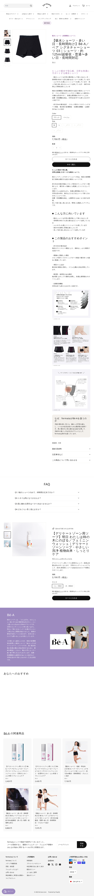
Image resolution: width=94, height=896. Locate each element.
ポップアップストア (44, 18)
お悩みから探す (27, 14)
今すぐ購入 (71, 164)
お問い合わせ (10, 872)
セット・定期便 (71, 14)
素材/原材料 (57, 449)
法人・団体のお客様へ (62, 18)
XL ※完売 (78, 125)
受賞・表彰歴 (10, 866)
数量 (53, 144)
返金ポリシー (31, 875)
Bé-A (53, 62)
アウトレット (30, 18)
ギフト (83, 14)
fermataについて (11, 860)
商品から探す (42, 14)
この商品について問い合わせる (64, 460)
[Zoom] (29, 46)
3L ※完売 (58, 130)
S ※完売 (68, 125)
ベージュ (66, 117)
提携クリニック (80, 18)
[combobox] (18, 6)
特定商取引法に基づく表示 (35, 866)
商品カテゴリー (11, 14)
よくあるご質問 (32, 872)
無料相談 (47, 23)
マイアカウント (11, 878)
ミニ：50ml (58, 586)
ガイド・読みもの (15, 18)
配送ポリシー (59, 152)
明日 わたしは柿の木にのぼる (62, 559)
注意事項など (57, 454)
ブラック (57, 117)
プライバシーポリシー (34, 863)
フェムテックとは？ (12, 869)
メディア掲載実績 (11, 863)
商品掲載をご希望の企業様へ (15, 875)
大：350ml (69, 586)
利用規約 (29, 860)
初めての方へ (56, 14)
